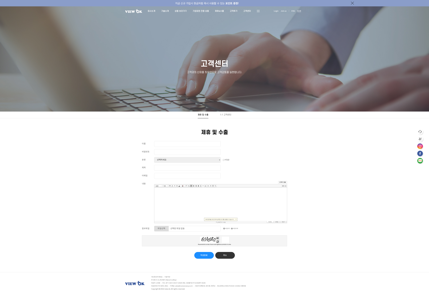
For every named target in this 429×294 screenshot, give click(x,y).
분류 (144, 160)
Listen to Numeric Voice (217, 238)
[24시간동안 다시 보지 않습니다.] (352, 3)
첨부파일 (145, 228)
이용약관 (167, 277)
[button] (225, 255)
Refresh (217, 241)
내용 (144, 184)
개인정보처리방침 (156, 277)
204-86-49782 (210, 286)
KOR (299, 11)
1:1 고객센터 (225, 115)
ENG (293, 11)
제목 (144, 167)
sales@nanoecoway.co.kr (184, 286)
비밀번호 (145, 152)
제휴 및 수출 (203, 115)
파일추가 (227, 228)
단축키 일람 (282, 182)
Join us (284, 11)
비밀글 (226, 160)
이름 (144, 144)
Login (276, 11)
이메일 (145, 176)
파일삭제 (235, 228)
